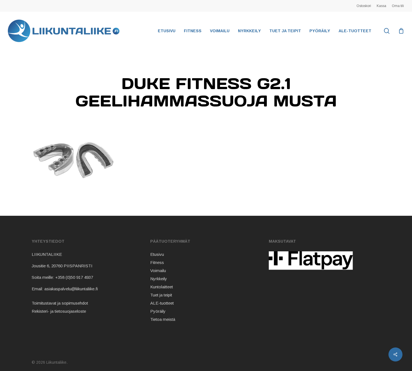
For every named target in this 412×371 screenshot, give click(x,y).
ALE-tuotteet (162, 303)
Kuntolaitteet (161, 286)
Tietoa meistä (162, 319)
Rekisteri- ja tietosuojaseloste (59, 311)
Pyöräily (158, 311)
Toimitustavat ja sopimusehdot (60, 303)
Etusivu (157, 254)
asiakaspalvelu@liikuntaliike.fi (71, 288)
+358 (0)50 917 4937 (74, 277)
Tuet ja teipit (161, 295)
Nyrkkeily (158, 278)
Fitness (157, 262)
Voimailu (158, 270)
